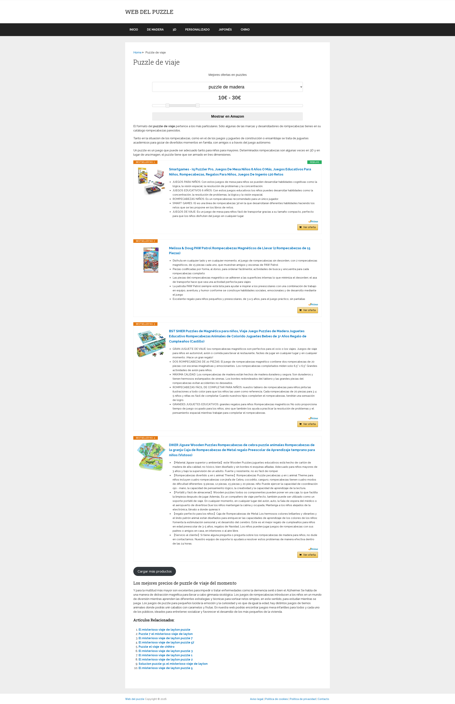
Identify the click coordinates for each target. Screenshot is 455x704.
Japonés (225, 29)
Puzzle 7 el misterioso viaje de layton (166, 634)
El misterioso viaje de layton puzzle (164, 629)
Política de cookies (276, 699)
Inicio (134, 29)
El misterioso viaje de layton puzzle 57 (166, 642)
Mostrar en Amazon (227, 116)
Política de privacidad (303, 699)
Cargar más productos (155, 571)
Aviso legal (256, 699)
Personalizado (197, 29)
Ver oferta (309, 227)
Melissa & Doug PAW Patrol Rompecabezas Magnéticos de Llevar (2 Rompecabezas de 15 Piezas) (239, 250)
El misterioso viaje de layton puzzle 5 (166, 668)
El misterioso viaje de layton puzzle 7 (166, 638)
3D (174, 29)
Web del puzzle (149, 12)
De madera (155, 29)
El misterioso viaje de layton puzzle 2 (166, 659)
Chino (245, 29)
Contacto (323, 699)
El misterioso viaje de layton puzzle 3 (166, 651)
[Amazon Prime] (313, 221)
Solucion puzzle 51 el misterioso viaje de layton (173, 663)
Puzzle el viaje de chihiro (157, 646)
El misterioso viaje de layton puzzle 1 (165, 655)
